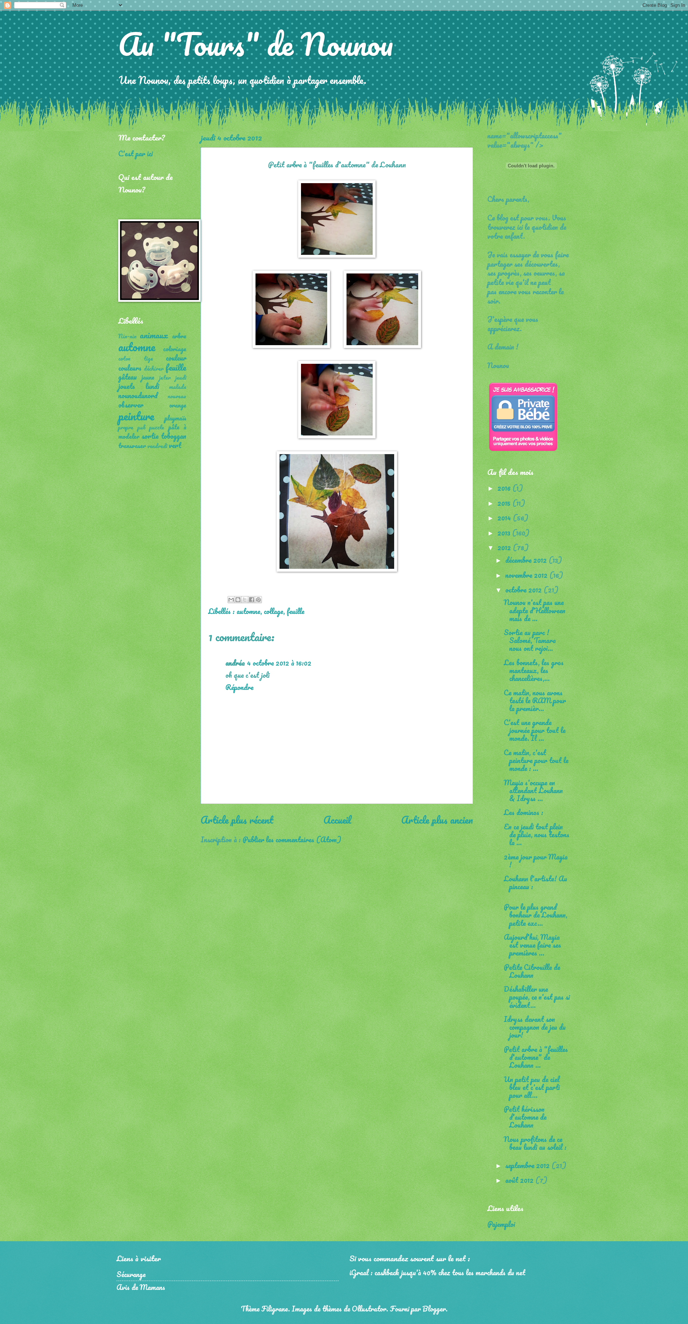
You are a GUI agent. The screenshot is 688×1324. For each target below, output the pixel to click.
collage (273, 611)
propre (125, 427)
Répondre (239, 687)
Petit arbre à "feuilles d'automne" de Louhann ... (536, 1057)
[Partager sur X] (244, 599)
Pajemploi (501, 1224)
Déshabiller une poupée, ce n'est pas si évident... (537, 996)
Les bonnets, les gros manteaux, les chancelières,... (534, 670)
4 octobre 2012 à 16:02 (279, 662)
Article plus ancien (437, 819)
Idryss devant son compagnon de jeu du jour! (535, 1026)
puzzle (156, 427)
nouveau (177, 396)
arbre (179, 335)
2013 (504, 532)
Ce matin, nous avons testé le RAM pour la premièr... (535, 700)
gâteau (127, 376)
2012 (505, 547)
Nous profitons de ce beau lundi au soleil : (535, 1143)
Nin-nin (127, 336)
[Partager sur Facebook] (251, 599)
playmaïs (175, 418)
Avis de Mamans (140, 1287)
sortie (150, 436)
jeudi (180, 377)
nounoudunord (138, 395)
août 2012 (520, 1180)
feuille (295, 611)
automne (248, 611)
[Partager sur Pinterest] (258, 599)
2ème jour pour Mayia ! (536, 860)
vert (175, 445)
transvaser (132, 445)
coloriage (174, 348)
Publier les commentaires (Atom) (292, 839)
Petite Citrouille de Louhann (532, 971)
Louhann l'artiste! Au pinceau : (535, 882)
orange (177, 405)
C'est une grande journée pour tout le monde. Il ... (534, 730)
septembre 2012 (528, 1165)
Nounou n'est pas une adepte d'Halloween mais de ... (534, 610)
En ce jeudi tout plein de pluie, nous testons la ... (536, 834)
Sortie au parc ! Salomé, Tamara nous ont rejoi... (530, 640)
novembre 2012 (527, 575)
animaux (154, 335)
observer (130, 404)
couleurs (130, 367)
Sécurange (130, 1274)
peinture (136, 416)
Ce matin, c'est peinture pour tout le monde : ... (536, 760)
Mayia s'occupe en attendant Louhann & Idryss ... (533, 790)
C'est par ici (135, 153)
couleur (176, 357)
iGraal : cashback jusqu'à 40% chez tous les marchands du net (437, 1272)
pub (141, 427)
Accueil (337, 819)
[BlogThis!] (238, 599)
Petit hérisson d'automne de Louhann (525, 1116)
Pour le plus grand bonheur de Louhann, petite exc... (535, 914)
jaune (148, 377)
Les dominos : (523, 812)
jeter (165, 377)
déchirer (154, 368)
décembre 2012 (527, 560)
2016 (504, 488)
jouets (126, 386)
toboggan (173, 436)
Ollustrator (369, 1308)
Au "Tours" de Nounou (255, 44)
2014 (505, 517)
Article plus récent (237, 819)
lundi (152, 386)
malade (177, 386)
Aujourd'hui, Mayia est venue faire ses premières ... (532, 944)
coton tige (135, 358)
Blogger (434, 1308)
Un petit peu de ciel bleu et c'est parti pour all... (532, 1087)
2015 (504, 503)
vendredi (157, 446)
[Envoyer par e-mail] (231, 599)
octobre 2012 (524, 589)
